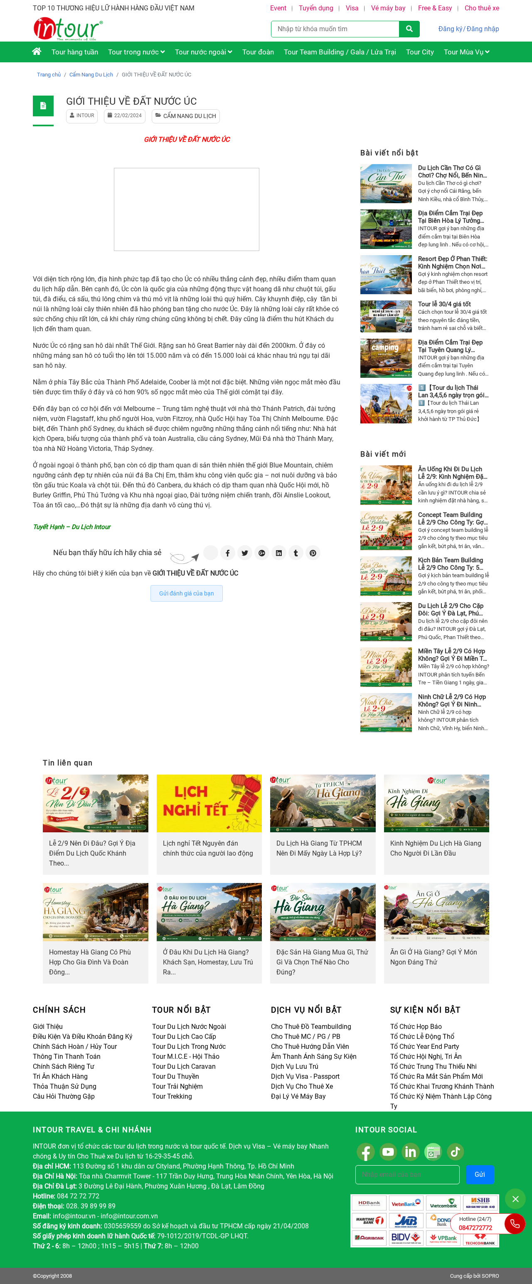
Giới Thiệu (48, 1027)
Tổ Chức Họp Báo (416, 1027)
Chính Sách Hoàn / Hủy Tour (75, 1046)
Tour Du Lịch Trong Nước (189, 1046)
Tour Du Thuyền (175, 1076)
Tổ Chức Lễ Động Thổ (422, 1036)
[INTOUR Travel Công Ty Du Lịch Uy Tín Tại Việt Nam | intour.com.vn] (37, 52)
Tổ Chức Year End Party (424, 1046)
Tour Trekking (172, 1096)
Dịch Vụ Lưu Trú (294, 1066)
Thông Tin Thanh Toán (67, 1056)
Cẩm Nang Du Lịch (91, 74)
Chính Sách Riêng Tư (63, 1066)
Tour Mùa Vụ (464, 52)
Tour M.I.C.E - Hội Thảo (185, 1056)
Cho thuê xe (482, 8)
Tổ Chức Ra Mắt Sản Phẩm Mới (436, 1076)
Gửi (480, 1174)
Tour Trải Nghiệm (177, 1086)
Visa (352, 8)
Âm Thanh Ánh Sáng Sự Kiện (314, 1056)
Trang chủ (49, 74)
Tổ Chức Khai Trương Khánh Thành (442, 1086)
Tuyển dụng (316, 8)
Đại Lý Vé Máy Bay (298, 1096)
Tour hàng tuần (75, 52)
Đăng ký (450, 29)
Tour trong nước (134, 52)
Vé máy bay (388, 8)
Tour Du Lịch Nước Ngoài (189, 1027)
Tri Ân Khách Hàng (60, 1076)
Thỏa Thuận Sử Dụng (64, 1086)
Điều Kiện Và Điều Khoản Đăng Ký (83, 1036)
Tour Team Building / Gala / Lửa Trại (340, 52)
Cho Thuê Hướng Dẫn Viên (310, 1046)
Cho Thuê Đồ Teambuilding (311, 1027)
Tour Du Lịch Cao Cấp (184, 1036)
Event (278, 8)
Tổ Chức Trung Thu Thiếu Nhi (433, 1066)
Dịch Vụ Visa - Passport (305, 1076)
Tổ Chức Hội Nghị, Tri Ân (426, 1056)
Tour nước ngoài (201, 52)
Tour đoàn (258, 52)
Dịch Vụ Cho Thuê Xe (302, 1086)
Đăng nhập (483, 29)
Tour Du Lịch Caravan (184, 1066)
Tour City (420, 52)
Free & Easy (435, 8)
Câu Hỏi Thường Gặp (64, 1096)
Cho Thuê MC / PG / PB (305, 1036)
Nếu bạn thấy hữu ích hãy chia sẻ (107, 552)
